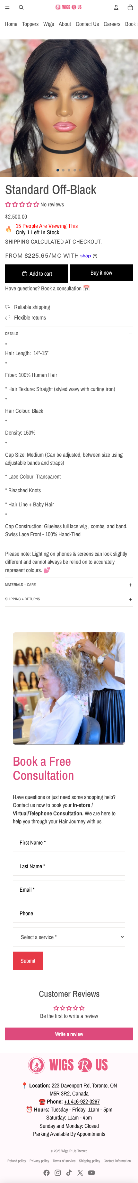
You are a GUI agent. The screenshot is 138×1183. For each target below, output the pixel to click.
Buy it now (101, 273)
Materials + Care (20, 584)
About (65, 24)
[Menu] (7, 7)
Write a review (69, 1033)
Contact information (117, 1160)
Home (11, 24)
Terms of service (64, 1160)
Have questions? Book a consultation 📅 (47, 288)
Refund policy (16, 1160)
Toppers (30, 24)
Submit (28, 961)
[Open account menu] (116, 7)
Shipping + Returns (22, 599)
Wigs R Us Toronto (74, 1151)
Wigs (48, 24)
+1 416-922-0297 (82, 1101)
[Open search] (21, 7)
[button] (22, 204)
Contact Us (87, 24)
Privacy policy (39, 1160)
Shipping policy (89, 1160)
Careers (112, 24)
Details (11, 333)
